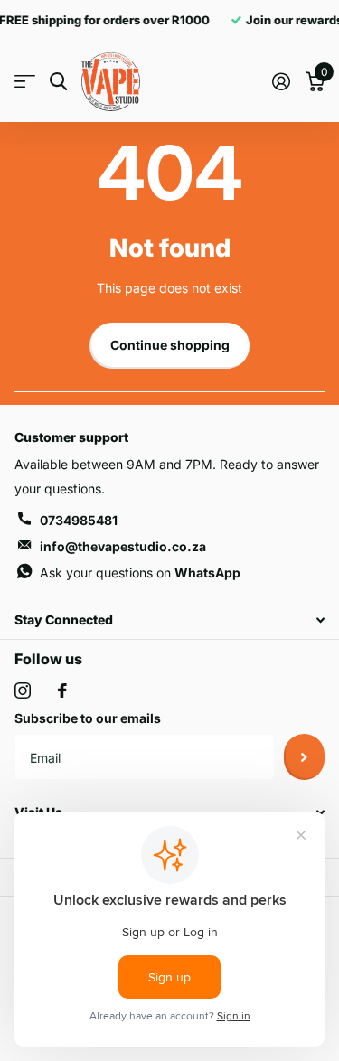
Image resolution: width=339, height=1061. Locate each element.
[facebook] (62, 690)
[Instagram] (22, 690)
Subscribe (304, 756)
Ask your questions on (140, 572)
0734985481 (79, 520)
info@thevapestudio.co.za (123, 546)
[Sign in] (280, 81)
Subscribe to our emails (87, 718)
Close (169, 619)
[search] (58, 81)
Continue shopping (170, 344)
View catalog (24, 81)
